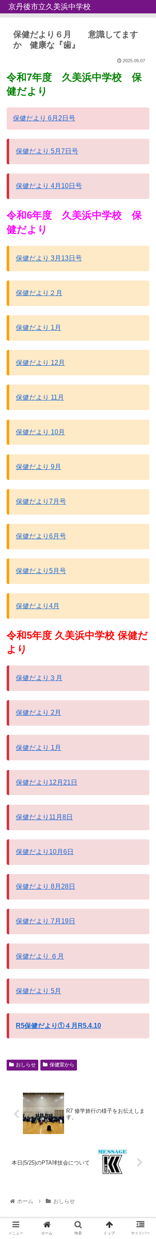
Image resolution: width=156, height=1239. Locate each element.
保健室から (62, 1065)
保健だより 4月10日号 (49, 185)
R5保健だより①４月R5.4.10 (58, 1025)
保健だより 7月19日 (45, 921)
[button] (139, 885)
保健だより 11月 (40, 397)
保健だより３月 (39, 677)
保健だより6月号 (41, 536)
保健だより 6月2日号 (44, 118)
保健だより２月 (39, 292)
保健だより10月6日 (45, 851)
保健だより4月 (37, 605)
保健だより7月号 (41, 501)
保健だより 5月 (38, 990)
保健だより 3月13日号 (49, 258)
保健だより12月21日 (46, 782)
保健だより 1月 (38, 327)
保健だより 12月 (40, 362)
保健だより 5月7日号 (47, 151)
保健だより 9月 (38, 466)
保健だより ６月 (40, 956)
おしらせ (26, 1065)
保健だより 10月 (40, 432)
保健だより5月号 (41, 570)
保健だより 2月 (38, 712)
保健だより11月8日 (44, 817)
